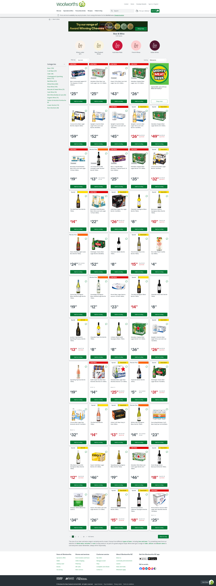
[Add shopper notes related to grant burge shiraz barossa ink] (167, 452)
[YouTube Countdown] (149, 568)
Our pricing (59, 569)
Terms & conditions (128, 584)
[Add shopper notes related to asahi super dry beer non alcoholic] (106, 366)
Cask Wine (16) (52, 92)
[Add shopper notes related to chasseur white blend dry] (86, 494)
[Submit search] (112, 11)
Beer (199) (50, 68)
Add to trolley (78, 101)
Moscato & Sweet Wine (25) (55, 89)
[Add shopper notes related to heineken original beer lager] (146, 68)
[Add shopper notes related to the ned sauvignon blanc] (146, 281)
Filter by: (73, 60)
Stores (132, 4)
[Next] (86, 537)
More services (79, 569)
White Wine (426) (52, 84)
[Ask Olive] (211, 582)
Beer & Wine (56, 19)
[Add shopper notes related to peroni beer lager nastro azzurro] (126, 281)
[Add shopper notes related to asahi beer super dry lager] (126, 196)
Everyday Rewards (141, 4)
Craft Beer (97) (52, 71)
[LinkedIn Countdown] (146, 568)
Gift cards (78, 566)
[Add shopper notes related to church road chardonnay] (126, 494)
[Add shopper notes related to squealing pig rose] (86, 366)
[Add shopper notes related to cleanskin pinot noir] (167, 281)
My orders (99, 558)
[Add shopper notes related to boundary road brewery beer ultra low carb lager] (86, 153)
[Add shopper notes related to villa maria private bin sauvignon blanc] (86, 452)
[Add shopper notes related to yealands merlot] (146, 366)
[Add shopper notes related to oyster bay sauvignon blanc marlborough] (86, 281)
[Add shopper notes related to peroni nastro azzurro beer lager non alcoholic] (167, 494)
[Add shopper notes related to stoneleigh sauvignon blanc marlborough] (106, 281)
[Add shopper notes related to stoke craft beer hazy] (126, 409)
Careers (118, 564)
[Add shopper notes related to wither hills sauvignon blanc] (146, 409)
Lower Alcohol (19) (53, 105)
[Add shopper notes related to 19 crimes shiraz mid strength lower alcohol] (106, 153)
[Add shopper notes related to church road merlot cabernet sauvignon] (146, 494)
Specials (80, 60)
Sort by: (146, 60)
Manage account (101, 561)
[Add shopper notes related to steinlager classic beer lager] (106, 238)
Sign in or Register (153, 4)
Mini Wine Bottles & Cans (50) (56, 95)
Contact (126, 4)
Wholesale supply (121, 569)
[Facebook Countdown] (140, 568)
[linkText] (159, 83)
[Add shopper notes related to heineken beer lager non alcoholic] (126, 366)
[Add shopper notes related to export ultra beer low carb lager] (126, 68)
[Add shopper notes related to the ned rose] (106, 409)
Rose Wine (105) (52, 87)
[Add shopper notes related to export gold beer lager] (106, 452)
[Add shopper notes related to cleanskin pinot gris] (106, 324)
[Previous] (70, 537)
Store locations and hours (82, 558)
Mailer (58, 561)
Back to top (163, 537)
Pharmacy (78, 564)
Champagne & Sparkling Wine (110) (55, 77)
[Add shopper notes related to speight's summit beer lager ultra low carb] (106, 111)
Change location (119, 15)
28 (83, 536)
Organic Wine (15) (53, 98)
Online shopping (79, 561)
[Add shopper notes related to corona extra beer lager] (86, 111)
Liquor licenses (98, 584)
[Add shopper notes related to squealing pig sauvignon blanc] (126, 452)
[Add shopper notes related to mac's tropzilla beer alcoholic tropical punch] (126, 153)
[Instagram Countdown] (152, 568)
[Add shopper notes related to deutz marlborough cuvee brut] (86, 238)
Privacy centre (118, 584)
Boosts (58, 566)
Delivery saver (60, 564)
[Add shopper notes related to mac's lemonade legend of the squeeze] (86, 68)
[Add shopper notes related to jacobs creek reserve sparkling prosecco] (86, 324)
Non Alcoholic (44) (53, 108)
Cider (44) (50, 74)
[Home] (50, 19)
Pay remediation (108, 584)
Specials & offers (61, 558)
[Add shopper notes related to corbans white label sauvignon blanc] (126, 324)
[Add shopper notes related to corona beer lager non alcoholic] (86, 409)
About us (118, 558)
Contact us (99, 569)
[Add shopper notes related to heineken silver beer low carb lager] (106, 68)
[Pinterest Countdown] (143, 568)
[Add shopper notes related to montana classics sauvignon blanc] (167, 196)
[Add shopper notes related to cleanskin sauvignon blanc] (146, 196)
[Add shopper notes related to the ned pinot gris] (86, 196)
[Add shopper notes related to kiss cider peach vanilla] (167, 238)
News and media (120, 566)
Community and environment (124, 561)
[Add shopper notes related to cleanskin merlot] (126, 238)
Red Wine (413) (52, 81)
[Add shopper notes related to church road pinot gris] (146, 238)
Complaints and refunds (102, 566)
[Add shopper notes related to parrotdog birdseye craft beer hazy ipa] (167, 409)
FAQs (97, 564)
